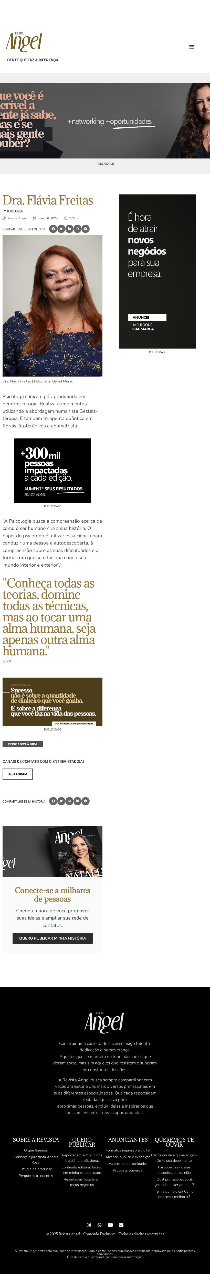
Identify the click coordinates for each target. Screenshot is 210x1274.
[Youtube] (110, 1225)
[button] (192, 46)
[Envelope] (121, 1225)
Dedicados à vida (22, 744)
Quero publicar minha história (52, 938)
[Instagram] (89, 1225)
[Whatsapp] (99, 1225)
